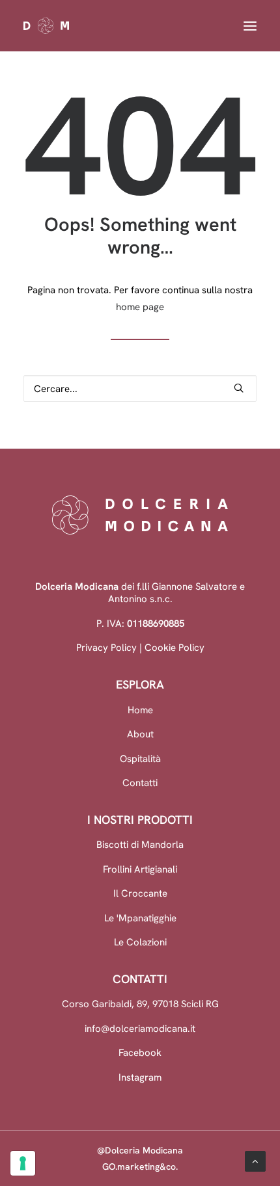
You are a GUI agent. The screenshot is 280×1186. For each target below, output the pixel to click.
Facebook (140, 1052)
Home (140, 710)
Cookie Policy (174, 647)
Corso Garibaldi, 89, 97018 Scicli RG (140, 1003)
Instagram (140, 1077)
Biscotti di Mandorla (140, 844)
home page (140, 306)
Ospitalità (140, 758)
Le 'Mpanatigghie (140, 918)
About (140, 734)
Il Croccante (140, 893)
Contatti (140, 782)
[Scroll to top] (255, 1160)
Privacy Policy (106, 647)
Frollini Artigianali (140, 869)
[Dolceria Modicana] (136, 26)
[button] (250, 25)
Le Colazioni (140, 942)
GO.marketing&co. (140, 1166)
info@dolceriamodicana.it (140, 1028)
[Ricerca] (140, 388)
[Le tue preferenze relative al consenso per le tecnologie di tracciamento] (22, 1163)
